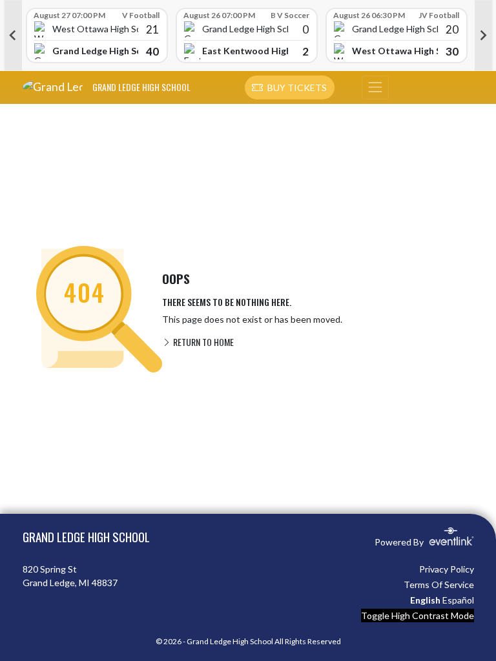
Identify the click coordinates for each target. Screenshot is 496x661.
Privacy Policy (446, 569)
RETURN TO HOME (202, 342)
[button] (290, 88)
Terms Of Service (439, 584)
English (425, 600)
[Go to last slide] (13, 35)
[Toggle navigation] (375, 88)
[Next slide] (484, 35)
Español (458, 600)
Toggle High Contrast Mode (417, 615)
